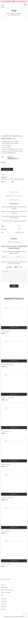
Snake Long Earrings (5, 331)
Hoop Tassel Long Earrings (7, 364)
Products (12, 13)
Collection (18, 13)
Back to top (25, 612)
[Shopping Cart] (23, 5)
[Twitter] (8, 181)
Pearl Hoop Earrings (5, 464)
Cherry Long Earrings (6, 531)
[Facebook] (6, 181)
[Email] (12, 181)
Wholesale (3, 606)
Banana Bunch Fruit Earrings (7, 397)
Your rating (9, 267)
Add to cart (7, 169)
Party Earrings (21, 179)
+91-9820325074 (8, 1)
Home (7, 13)
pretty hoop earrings (6, 564)
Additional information (14, 196)
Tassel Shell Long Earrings (7, 497)
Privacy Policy (4, 587)
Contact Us (3, 598)
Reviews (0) (14, 200)
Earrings (8, 179)
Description (14, 192)
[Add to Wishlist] (25, 22)
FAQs (2, 595)
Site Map (3, 609)
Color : (2, 157)
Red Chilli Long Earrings (6, 431)
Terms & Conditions (6, 592)
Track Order (4, 601)
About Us (3, 584)
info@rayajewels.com (22, 1)
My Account (4, 604)
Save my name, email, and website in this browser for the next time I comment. (14, 262)
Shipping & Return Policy (7, 590)
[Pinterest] (10, 181)
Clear (18, 158)
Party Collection (13, 179)
